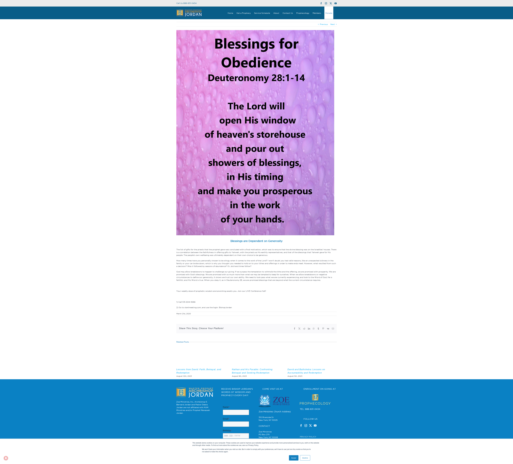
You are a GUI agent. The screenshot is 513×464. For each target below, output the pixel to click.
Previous (324, 24)
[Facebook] (301, 425)
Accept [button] (293, 458)
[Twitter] (310, 425)
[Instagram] (305, 425)
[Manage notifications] (6, 458)
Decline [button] (305, 458)
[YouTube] (315, 425)
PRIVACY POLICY (308, 437)
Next (332, 24)
